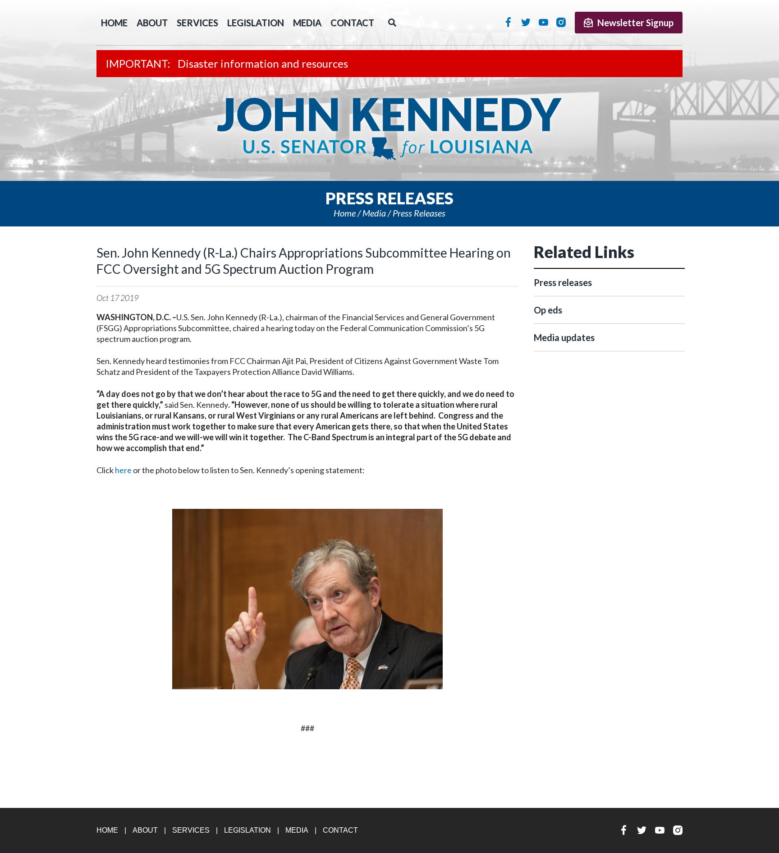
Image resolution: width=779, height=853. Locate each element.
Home (345, 212)
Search (392, 23)
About (152, 22)
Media (307, 22)
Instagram (561, 22)
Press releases (419, 212)
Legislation (255, 22)
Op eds (548, 309)
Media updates (564, 337)
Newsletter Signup (635, 22)
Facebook (508, 22)
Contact (352, 22)
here (123, 470)
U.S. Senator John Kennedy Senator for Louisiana (389, 129)
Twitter (526, 22)
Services (197, 22)
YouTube (543, 22)
